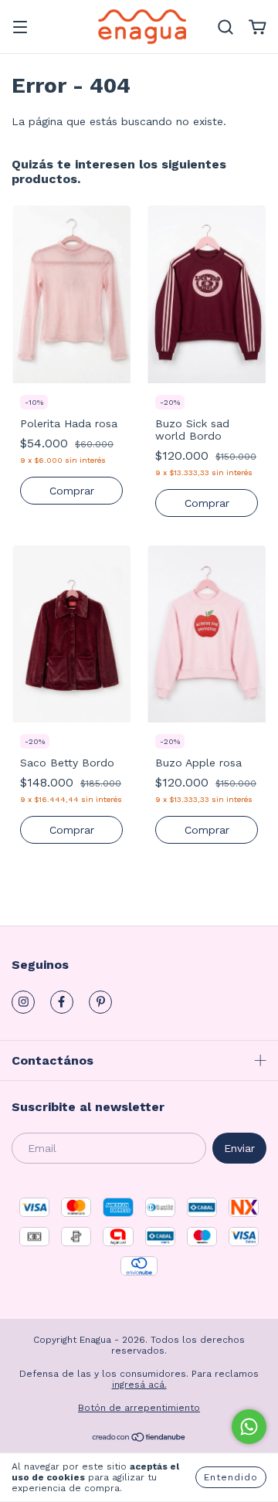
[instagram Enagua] (23, 1002)
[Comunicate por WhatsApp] (249, 1426)
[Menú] (20, 28)
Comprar (71, 490)
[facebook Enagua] (61, 1002)
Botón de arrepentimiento (139, 1407)
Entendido (231, 1477)
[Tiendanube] (139, 1439)
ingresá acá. (139, 1384)
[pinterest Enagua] (100, 1002)
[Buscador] (225, 28)
